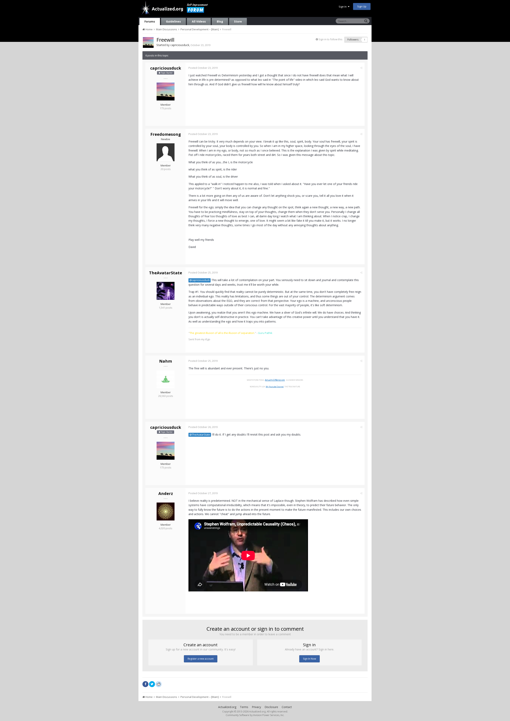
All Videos (199, 21)
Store (238, 21)
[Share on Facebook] (145, 684)
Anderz (165, 493)
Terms (244, 707)
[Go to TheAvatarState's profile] (166, 291)
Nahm (165, 361)
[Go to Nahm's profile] (166, 379)
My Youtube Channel (275, 386)
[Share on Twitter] (152, 684)
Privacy (256, 707)
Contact (287, 707)
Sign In (343, 6)
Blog (220, 21)
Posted (203, 68)
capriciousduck (179, 45)
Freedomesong (165, 134)
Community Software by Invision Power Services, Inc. (255, 715)
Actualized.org (227, 707)
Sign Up (361, 6)
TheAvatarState (165, 272)
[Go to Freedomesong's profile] (166, 152)
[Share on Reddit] (159, 684)
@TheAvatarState (199, 434)
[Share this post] (361, 68)
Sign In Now (309, 658)
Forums (149, 21)
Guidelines (173, 21)
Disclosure (271, 707)
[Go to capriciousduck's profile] (148, 42)
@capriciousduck (199, 280)
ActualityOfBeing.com (275, 380)
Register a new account (201, 658)
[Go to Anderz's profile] (166, 511)
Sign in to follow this (330, 39)
